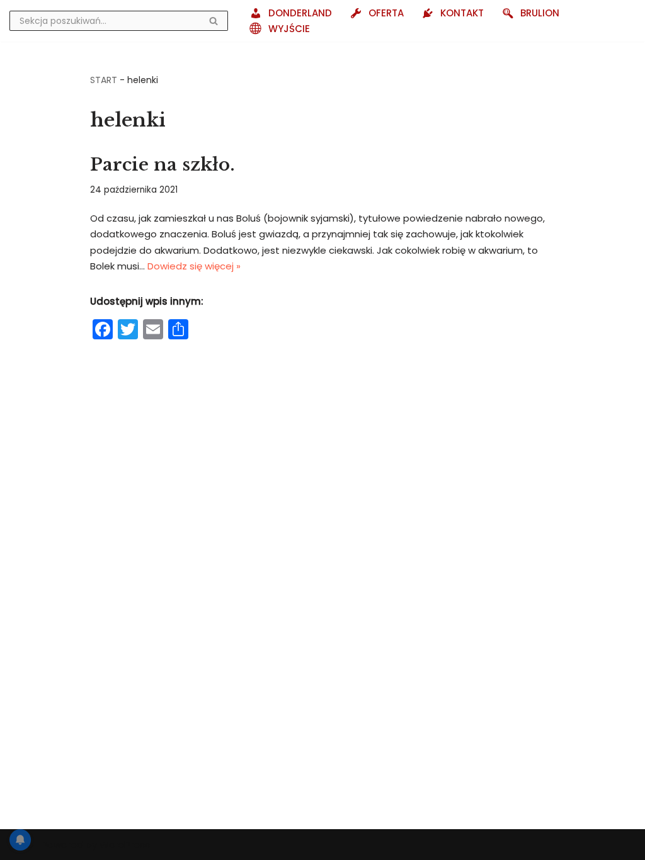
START (103, 80)
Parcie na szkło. (162, 165)
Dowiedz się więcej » (194, 266)
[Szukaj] (214, 21)
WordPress (125, 844)
